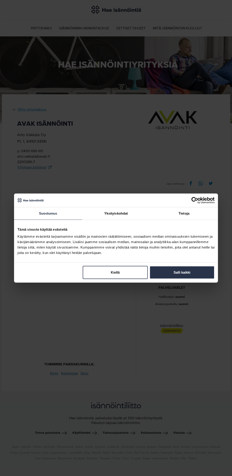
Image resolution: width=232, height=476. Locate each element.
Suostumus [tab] (48, 213)
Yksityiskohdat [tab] (116, 213)
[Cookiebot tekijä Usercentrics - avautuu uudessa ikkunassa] (195, 200)
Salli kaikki (182, 272)
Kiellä (115, 272)
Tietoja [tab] (184, 213)
